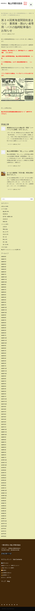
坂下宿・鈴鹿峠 (6, 216)
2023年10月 (4, 343)
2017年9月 (3, 528)
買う (4, 242)
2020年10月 (4, 434)
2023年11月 (4, 340)
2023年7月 (3, 350)
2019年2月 (3, 485)
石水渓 (4, 219)
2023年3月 (3, 360)
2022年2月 (3, 393)
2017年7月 (3, 531)
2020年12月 (4, 429)
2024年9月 (3, 315)
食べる (4, 244)
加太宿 (4, 214)
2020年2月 (3, 454)
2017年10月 (4, 526)
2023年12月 (4, 338)
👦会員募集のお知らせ (6, 572)
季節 (4, 229)
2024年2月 (3, 332)
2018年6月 (3, 505)
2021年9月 (3, 406)
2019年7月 (3, 472)
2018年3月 (3, 513)
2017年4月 (3, 533)
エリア (2, 208)
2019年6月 (3, 475)
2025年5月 (3, 294)
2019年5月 (3, 477)
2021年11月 (4, 401)
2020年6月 (3, 444)
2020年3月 (3, 452)
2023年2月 (3, 363)
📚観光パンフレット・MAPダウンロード (10, 565)
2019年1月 (3, 488)
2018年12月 (4, 490)
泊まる (4, 234)
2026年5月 (3, 264)
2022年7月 (3, 381)
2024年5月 (3, 325)
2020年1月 (3, 457)
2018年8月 (3, 500)
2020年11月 (4, 432)
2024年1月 (3, 335)
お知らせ (11, 13)
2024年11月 (4, 310)
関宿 (4, 221)
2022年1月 (3, 396)
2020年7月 (3, 442)
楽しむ (4, 231)
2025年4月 (3, 297)
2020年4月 (3, 449)
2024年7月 (3, 320)
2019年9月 (3, 467)
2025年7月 (3, 289)
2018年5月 (3, 508)
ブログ (13, 34)
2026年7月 (3, 259)
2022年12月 (4, 368)
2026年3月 (3, 269)
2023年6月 (3, 353)
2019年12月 (4, 460)
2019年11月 (4, 462)
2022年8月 (3, 378)
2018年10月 (4, 495)
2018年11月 (4, 493)
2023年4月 (3, 358)
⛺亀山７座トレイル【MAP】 (7, 567)
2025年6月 (3, 292)
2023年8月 (3, 348)
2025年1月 (3, 304)
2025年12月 (4, 277)
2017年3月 (3, 536)
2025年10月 (4, 282)
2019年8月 (3, 470)
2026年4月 (3, 266)
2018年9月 (3, 498)
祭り (4, 236)
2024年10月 (4, 312)
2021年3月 (3, 421)
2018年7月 (3, 503)
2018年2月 (3, 515)
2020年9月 (3, 437)
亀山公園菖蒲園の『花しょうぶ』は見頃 (20, 151)
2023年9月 (3, 345)
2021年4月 (3, 419)
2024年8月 (3, 317)
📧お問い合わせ (4, 563)
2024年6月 (3, 322)
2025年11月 (4, 279)
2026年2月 (3, 271)
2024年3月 (3, 330)
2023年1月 (3, 365)
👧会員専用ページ (5, 575)
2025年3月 (3, 299)
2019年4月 (3, 480)
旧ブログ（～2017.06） (6, 577)
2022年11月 (4, 371)
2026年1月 (3, 274)
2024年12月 (4, 307)
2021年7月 (3, 411)
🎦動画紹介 (3, 570)
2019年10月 (4, 465)
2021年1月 (3, 427)
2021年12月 (4, 399)
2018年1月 (3, 518)
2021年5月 (3, 416)
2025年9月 (3, 284)
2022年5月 (3, 386)
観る (4, 239)
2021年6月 (3, 414)
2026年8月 (3, 256)
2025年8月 (3, 287)
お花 (4, 226)
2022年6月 (3, 383)
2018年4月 (3, 510)
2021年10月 (4, 404)
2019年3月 (3, 482)
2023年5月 (3, 355)
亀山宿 (4, 211)
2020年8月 (3, 439)
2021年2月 (3, 424)
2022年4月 (3, 388)
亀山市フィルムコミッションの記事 (9, 249)
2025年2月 (3, 302)
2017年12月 (4, 521)
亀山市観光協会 (4, 13)
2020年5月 (3, 447)
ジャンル (3, 224)
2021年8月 (3, 409)
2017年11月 (4, 523)
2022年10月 (4, 373)
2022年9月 (3, 376)
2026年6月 (3, 261)
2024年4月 (3, 327)
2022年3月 (3, 391)
